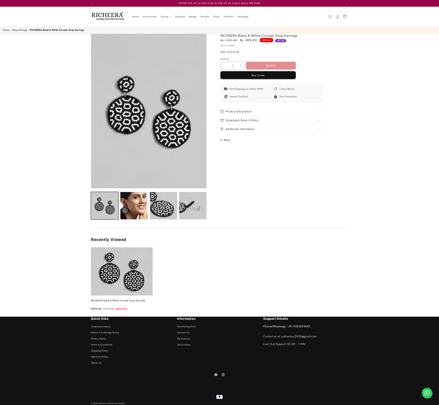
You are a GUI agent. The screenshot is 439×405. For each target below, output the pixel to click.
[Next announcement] (347, 3)
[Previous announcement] (92, 3)
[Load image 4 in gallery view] (193, 206)
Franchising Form (186, 326)
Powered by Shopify (116, 403)
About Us (96, 362)
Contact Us (183, 332)
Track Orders (184, 344)
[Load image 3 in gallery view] (163, 206)
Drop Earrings (19, 29)
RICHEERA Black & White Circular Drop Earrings (118, 300)
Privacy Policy (98, 338)
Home (6, 29)
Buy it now (258, 75)
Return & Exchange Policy (105, 332)
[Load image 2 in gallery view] (134, 206)
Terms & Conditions (102, 344)
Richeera (103, 403)
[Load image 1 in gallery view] (104, 206)
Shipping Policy (99, 350)
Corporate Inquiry (100, 326)
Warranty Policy (99, 356)
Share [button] (227, 139)
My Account (183, 338)
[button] (166, 16)
